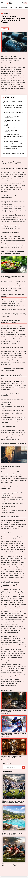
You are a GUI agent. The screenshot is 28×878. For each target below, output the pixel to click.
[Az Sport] (9, 3)
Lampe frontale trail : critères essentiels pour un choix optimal (13, 711)
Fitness (5, 28)
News (2, 736)
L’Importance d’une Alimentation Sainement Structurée (12, 117)
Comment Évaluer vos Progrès (10, 141)
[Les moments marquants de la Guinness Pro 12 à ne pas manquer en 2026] (14, 849)
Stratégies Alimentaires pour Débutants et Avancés (14, 124)
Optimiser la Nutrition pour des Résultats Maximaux (13, 113)
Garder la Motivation (9, 151)
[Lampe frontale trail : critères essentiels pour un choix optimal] (14, 700)
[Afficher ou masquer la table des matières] (20, 97)
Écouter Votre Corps (9, 139)
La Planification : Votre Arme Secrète (13, 105)
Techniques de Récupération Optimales (13, 136)
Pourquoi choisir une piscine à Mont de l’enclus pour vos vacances (12, 834)
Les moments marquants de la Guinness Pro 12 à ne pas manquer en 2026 (13, 865)
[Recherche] (22, 3)
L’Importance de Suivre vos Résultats (13, 143)
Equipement (3, 713)
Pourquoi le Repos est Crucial (11, 134)
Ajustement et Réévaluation (10, 148)
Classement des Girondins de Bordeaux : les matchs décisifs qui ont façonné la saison (13, 802)
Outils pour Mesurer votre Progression (13, 146)
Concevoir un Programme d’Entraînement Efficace (13, 102)
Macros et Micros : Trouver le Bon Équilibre (12, 120)
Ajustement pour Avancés (10, 110)
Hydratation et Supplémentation (12, 127)
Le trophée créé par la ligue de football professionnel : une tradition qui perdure (12, 757)
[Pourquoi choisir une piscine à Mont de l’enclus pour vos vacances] (14, 817)
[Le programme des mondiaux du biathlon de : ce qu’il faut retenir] (14, 723)
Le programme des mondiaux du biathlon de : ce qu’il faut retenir (14, 734)
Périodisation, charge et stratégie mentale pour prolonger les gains (13, 154)
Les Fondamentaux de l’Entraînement (13, 107)
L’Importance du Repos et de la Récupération (10, 131)
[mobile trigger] (2, 3)
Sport (3, 831)
